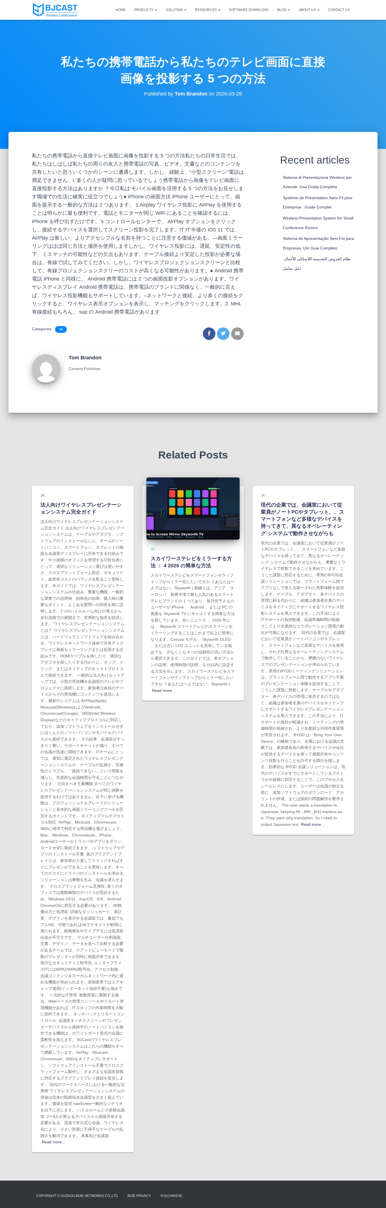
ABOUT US (308, 10)
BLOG (282, 10)
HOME (121, 10)
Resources (206, 10)
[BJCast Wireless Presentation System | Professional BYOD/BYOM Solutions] (55, 10)
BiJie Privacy (139, 1196)
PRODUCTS (144, 10)
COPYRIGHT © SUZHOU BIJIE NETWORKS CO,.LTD (77, 1196)
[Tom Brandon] (46, 368)
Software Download (249, 10)
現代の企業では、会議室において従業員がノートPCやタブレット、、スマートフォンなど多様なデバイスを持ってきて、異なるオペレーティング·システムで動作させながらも (302, 519)
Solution (175, 10)
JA (61, 329)
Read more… (54, 1142)
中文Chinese (172, 1196)
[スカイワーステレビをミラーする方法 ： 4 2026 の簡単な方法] (193, 508)
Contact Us (339, 10)
